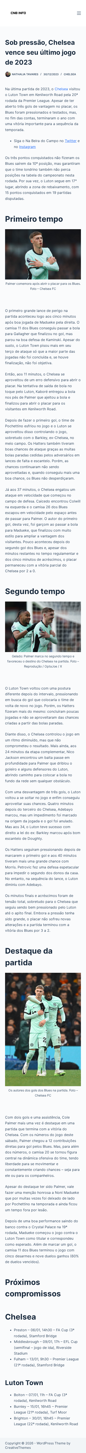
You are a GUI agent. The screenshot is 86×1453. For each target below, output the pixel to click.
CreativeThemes (18, 1448)
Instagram (27, 146)
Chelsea (70, 74)
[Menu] (79, 13)
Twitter (71, 141)
